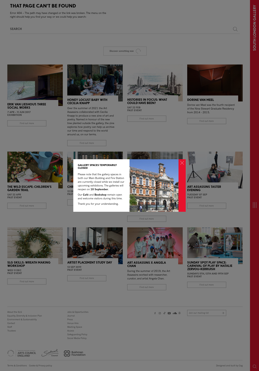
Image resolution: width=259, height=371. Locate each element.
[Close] (182, 185)
